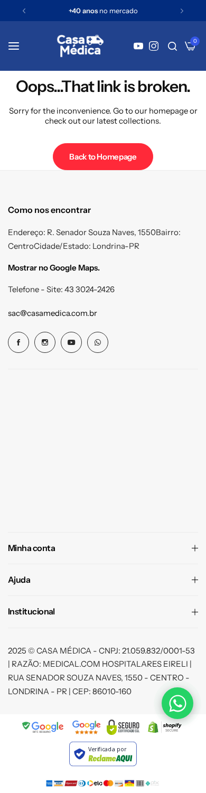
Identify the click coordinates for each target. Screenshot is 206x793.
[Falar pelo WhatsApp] (177, 703)
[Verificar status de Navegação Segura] (43, 727)
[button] (24, 11)
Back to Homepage (102, 157)
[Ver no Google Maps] (86, 727)
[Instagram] (153, 46)
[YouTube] (138, 46)
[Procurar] (172, 46)
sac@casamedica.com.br (52, 313)
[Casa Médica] (80, 46)
